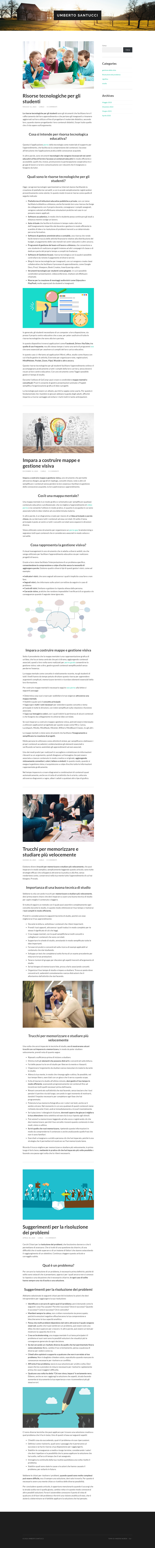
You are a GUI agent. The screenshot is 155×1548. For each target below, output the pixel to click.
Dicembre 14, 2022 (30, 471)
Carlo (41, 107)
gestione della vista (109, 70)
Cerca (104, 46)
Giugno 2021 (107, 111)
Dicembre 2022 (107, 107)
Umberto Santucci (77, 15)
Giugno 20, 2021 (29, 860)
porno (46, 144)
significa (105, 79)
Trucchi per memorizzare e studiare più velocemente (50, 851)
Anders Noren (121, 1538)
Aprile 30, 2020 (29, 1238)
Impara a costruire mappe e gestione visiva (51, 463)
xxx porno (71, 687)
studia (104, 83)
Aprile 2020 (106, 115)
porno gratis (70, 662)
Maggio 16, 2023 (29, 107)
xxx (92, 346)
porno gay (73, 530)
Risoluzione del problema (111, 75)
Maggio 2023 (107, 102)
